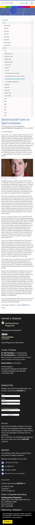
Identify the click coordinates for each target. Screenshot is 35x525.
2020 (5, 109)
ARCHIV (5, 48)
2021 (5, 107)
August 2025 (8, 65)
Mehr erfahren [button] (17, 517)
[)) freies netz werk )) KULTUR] (7, 3)
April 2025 (7, 87)
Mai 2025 (7, 84)
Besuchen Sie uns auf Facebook (15, 473)
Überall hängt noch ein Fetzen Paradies (15, 76)
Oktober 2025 (8, 59)
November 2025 (8, 56)
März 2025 (7, 90)
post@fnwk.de (9, 466)
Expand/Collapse (32, 20)
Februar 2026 (7, 42)
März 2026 (6, 39)
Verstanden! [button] (7, 521)
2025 (5, 51)
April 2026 (6, 37)
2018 (5, 115)
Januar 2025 (8, 95)
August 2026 (7, 25)
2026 (4, 23)
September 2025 (9, 62)
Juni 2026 (6, 31)
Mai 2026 (6, 34)
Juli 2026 (6, 28)
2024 (5, 98)
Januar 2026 (7, 45)
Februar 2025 (8, 93)
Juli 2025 (7, 67)
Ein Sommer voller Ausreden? (12, 73)
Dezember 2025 (8, 53)
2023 (5, 101)
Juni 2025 (7, 70)
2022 (5, 104)
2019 (5, 112)
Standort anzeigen (10, 470)
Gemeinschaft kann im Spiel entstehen (15, 79)
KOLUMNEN (5, 20)
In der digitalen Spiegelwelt (11, 81)
